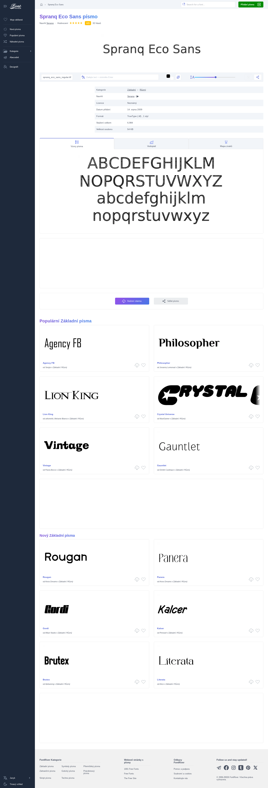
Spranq (50, 23)
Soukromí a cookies (183, 773)
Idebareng (49, 684)
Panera (160, 577)
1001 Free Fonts (131, 769)
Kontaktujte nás (181, 778)
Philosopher (163, 363)
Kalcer (160, 628)
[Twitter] (255, 769)
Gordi (46, 628)
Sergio (48, 367)
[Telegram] (219, 769)
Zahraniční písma (47, 771)
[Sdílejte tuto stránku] (258, 77)
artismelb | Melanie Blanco (56, 419)
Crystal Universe (165, 414)
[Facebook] (226, 769)
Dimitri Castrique (167, 470)
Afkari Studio (50, 633)
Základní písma (47, 766)
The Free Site (130, 778)
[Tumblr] (240, 769)
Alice (162, 684)
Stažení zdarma (134, 301)
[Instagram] (233, 769)
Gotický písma (68, 771)
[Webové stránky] (136, 96)
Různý (143, 90)
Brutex (46, 679)
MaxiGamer (165, 419)
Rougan (47, 577)
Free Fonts (129, 773)
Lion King (48, 414)
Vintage (47, 465)
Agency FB (48, 363)
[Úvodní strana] (41, 4)
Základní (131, 90)
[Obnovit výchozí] (248, 77)
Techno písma (68, 778)
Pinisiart (163, 633)
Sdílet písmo (173, 301)
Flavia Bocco (50, 470)
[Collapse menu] (5, 6)
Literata (161, 679)
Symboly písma (69, 766)
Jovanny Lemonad (167, 367)
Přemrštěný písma (91, 766)
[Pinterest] (248, 769)
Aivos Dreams (51, 582)
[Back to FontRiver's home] (14, 6)
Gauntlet (161, 465)
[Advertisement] (66, 108)
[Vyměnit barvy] (178, 77)
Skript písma (45, 778)
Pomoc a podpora (182, 769)
